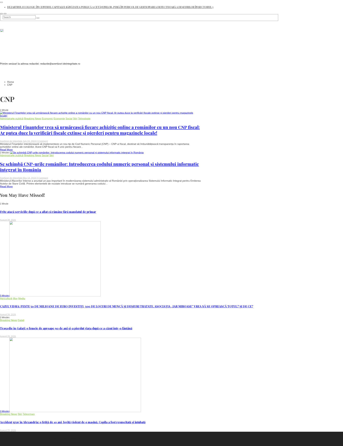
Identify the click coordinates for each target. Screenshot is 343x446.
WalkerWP (76, 438)
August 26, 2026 (8, 314)
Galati (21, 320)
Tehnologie (84, 118)
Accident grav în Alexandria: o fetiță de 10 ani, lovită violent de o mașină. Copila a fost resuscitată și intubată (72, 422)
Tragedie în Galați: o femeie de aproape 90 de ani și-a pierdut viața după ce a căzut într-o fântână (66, 328)
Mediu (21, 298)
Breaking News (32, 118)
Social (69, 118)
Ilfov (15, 298)
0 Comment (42, 141)
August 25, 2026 (8, 336)
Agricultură (6, 298)
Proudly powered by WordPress (18, 438)
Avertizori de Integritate (11, 141)
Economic (47, 118)
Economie (59, 118)
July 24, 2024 (29, 141)
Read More (6, 149)
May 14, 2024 (30, 178)
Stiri (75, 118)
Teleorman (29, 414)
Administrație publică (11, 118)
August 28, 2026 (8, 220)
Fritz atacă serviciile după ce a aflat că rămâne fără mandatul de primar (48, 212)
